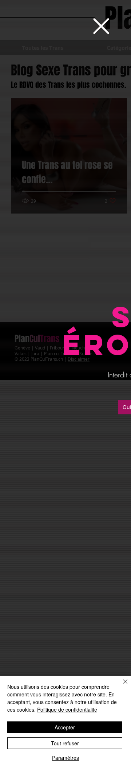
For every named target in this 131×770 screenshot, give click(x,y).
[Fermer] (121, 686)
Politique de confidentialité (67, 709)
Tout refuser (65, 743)
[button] (101, 26)
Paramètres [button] (65, 757)
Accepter (65, 727)
